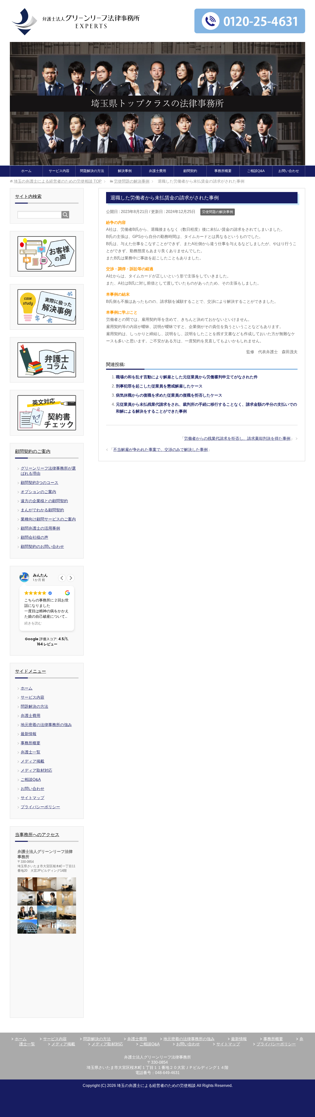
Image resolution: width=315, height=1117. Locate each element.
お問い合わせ (288, 171)
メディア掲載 (32, 761)
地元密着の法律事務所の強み (46, 725)
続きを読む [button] (33, 623)
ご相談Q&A (256, 171)
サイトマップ (32, 798)
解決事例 (125, 171)
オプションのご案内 (38, 492)
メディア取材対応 (36, 770)
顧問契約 (190, 171)
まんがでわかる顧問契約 (42, 510)
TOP (58, 181)
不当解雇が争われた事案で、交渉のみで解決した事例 (160, 449)
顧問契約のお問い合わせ (42, 546)
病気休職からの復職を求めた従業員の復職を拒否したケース (169, 395)
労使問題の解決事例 (217, 212)
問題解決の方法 (92, 171)
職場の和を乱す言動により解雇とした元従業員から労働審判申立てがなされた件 (187, 377)
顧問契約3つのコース (39, 483)
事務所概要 (223, 171)
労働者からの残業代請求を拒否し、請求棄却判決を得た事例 (237, 438)
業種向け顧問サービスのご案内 (48, 519)
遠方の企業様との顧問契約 (44, 501)
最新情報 (28, 734)
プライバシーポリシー (40, 807)
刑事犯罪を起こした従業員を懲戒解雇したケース (159, 386)
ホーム (26, 171)
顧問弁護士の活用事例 (40, 528)
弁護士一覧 (30, 752)
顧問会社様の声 (34, 537)
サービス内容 (59, 171)
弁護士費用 (157, 171)
